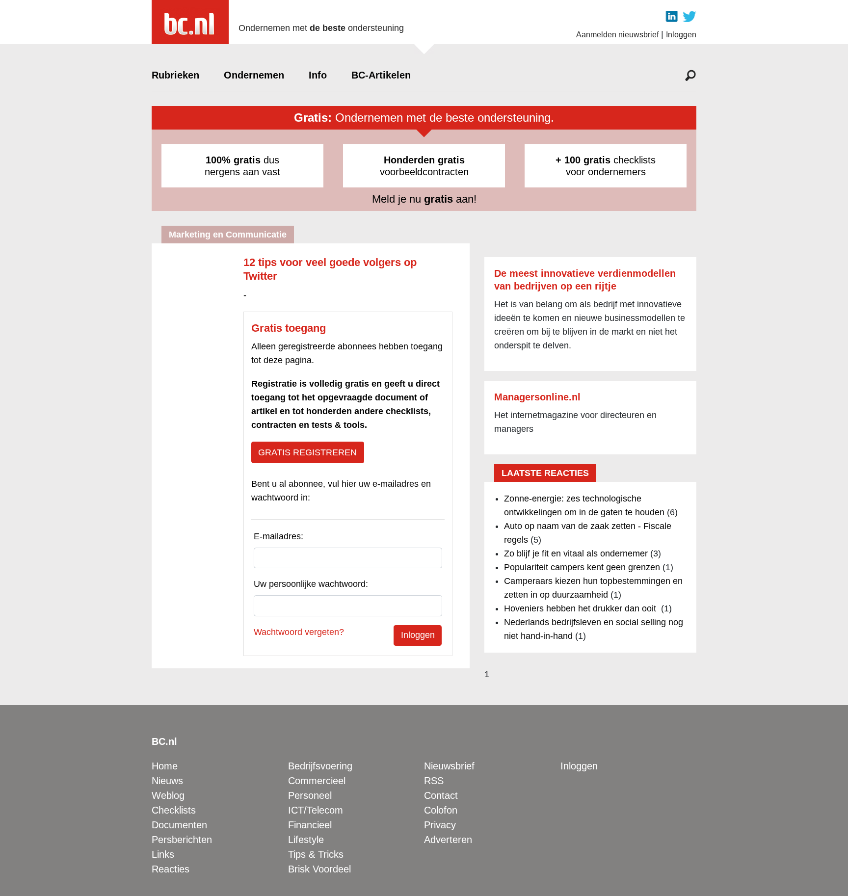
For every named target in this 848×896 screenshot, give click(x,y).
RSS (434, 780)
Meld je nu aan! (424, 199)
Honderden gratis (424, 160)
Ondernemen (254, 75)
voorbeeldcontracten (424, 166)
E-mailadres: (278, 536)
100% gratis (233, 160)
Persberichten (182, 839)
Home (165, 766)
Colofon (440, 810)
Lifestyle (306, 839)
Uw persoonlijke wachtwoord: (311, 584)
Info (318, 75)
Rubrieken (175, 75)
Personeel (310, 795)
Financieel (310, 824)
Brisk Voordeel (319, 869)
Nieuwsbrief (449, 766)
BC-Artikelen (381, 75)
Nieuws (167, 780)
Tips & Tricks (316, 854)
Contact (441, 795)
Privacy (440, 824)
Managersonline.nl (537, 397)
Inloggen (681, 34)
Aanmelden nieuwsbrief (617, 34)
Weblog (168, 795)
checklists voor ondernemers (606, 166)
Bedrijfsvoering (320, 766)
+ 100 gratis (583, 160)
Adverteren (448, 839)
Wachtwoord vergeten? (299, 632)
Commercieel (316, 780)
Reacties (170, 869)
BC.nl (164, 741)
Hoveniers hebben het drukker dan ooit (581, 608)
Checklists (174, 810)
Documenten (179, 824)
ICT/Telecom (315, 810)
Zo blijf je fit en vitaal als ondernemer (576, 553)
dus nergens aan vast (242, 166)
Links (163, 854)
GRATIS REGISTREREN (307, 452)
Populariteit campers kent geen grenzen (582, 567)
